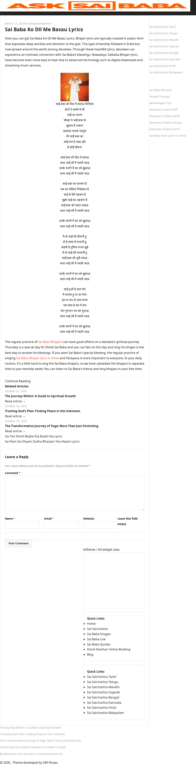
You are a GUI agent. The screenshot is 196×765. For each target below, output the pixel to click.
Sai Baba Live (96, 639)
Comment (12, 473)
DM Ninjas (50, 762)
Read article (15, 401)
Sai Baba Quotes (98, 644)
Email (49, 518)
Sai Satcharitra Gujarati (103, 692)
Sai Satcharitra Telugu (102, 682)
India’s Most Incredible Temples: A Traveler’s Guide (33, 747)
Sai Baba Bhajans (50, 342)
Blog (90, 654)
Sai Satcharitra (97, 629)
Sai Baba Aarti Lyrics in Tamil (167, 135)
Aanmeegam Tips (160, 103)
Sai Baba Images (99, 634)
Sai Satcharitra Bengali (103, 697)
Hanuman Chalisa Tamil (164, 129)
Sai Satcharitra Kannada (104, 702)
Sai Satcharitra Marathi (103, 687)
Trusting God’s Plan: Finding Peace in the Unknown (42, 411)
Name (10, 518)
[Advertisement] (113, 580)
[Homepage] (95, 5)
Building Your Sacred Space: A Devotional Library (31, 754)
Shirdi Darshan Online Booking (108, 649)
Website (88, 518)
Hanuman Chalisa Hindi (164, 116)
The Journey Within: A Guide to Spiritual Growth (40, 396)
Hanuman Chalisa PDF (163, 109)
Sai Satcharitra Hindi (101, 707)
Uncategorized (34, 23)
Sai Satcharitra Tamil (101, 677)
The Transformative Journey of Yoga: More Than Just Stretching (51, 426)
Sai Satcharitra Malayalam (105, 713)
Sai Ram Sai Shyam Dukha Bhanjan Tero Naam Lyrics (42, 441)
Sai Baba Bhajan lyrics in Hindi (37, 358)
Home (4, 13)
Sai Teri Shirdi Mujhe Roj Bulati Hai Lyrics (33, 436)
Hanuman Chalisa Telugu (165, 122)
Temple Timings (159, 96)
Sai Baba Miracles (160, 90)
